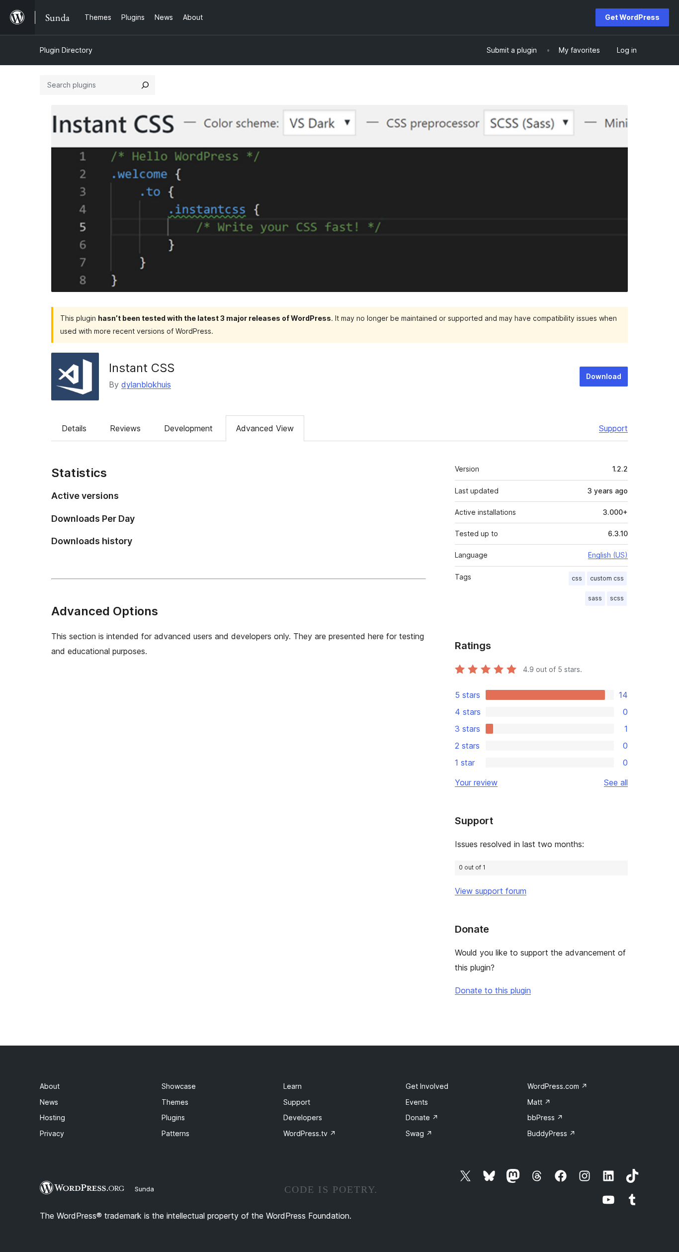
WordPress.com (557, 1086)
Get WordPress (632, 17)
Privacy (52, 1133)
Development (188, 428)
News (49, 1102)
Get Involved (427, 1086)
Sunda (144, 1189)
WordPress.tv (309, 1133)
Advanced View (265, 428)
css (577, 578)
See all (616, 782)
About (50, 1086)
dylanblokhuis (146, 384)
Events (417, 1102)
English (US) (608, 555)
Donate (422, 1117)
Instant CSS (141, 368)
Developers (302, 1117)
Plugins (173, 1117)
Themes (175, 1102)
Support (613, 428)
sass (595, 598)
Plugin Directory (66, 50)
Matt (539, 1102)
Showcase (179, 1086)
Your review (476, 782)
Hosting (52, 1117)
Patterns (175, 1133)
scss (617, 598)
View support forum (490, 891)
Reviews (125, 428)
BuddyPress (551, 1133)
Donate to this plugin (493, 990)
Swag (419, 1133)
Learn (292, 1086)
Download (603, 376)
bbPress (545, 1117)
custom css (607, 578)
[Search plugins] (145, 85)
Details (74, 428)
